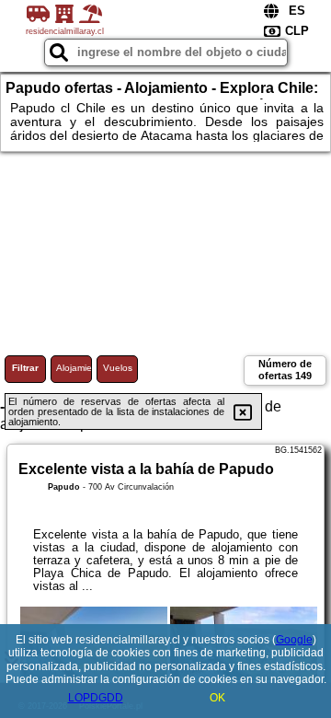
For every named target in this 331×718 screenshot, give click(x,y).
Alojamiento (74, 368)
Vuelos (117, 368)
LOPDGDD (95, 697)
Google (294, 639)
